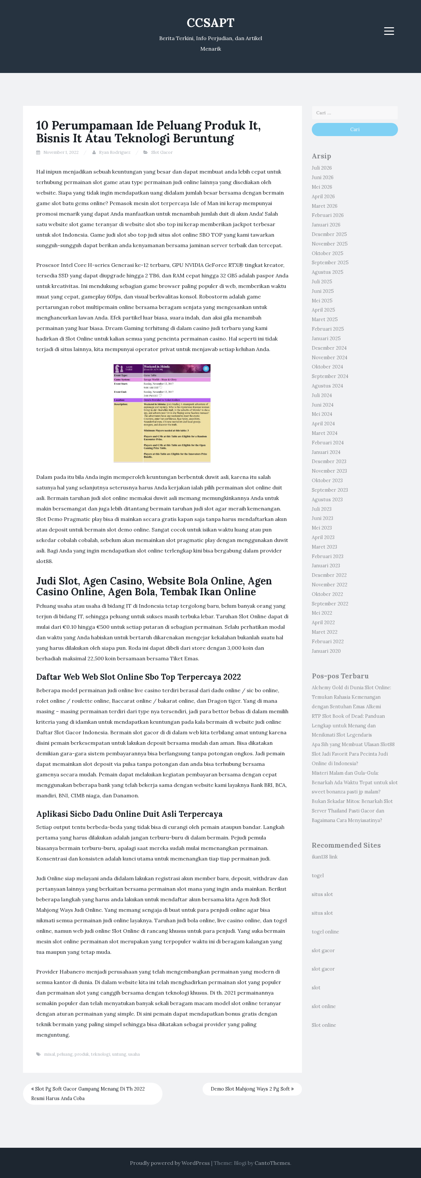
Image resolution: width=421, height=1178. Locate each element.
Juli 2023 (322, 509)
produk (82, 1054)
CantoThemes (272, 1163)
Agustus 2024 (327, 386)
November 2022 (329, 585)
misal (49, 1054)
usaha (134, 1054)
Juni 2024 (323, 405)
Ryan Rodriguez (115, 152)
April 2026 (323, 197)
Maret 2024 (324, 433)
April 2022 (323, 622)
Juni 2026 (323, 177)
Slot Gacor (162, 152)
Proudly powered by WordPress (170, 1163)
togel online (325, 932)
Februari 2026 (328, 215)
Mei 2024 (322, 414)
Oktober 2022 (327, 594)
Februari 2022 (328, 642)
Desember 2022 (329, 575)
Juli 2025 (322, 282)
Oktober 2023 (327, 480)
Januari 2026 (326, 225)
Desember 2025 (329, 234)
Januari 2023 (326, 566)
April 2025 (323, 310)
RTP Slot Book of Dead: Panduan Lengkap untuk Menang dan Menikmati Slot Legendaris (348, 725)
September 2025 (330, 263)
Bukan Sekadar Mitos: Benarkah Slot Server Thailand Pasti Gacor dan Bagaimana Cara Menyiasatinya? (352, 810)
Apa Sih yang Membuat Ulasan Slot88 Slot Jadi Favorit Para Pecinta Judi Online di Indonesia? (353, 754)
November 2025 (330, 244)
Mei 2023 (322, 528)
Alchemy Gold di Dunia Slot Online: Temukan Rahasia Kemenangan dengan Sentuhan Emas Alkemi (351, 697)
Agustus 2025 (327, 272)
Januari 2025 (326, 339)
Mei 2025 (322, 301)
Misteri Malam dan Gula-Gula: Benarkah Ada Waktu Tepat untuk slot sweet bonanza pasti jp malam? (355, 782)
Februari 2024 (328, 443)
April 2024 (323, 424)
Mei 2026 (322, 187)
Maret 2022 (324, 632)
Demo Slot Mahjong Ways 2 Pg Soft (251, 1089)
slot (316, 988)
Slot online (324, 1025)
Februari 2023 (327, 556)
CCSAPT (211, 22)
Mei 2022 (322, 613)
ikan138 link (324, 857)
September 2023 (330, 490)
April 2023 (323, 537)
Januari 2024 (326, 452)
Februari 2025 (328, 329)
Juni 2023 (322, 518)
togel (318, 876)
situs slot (322, 894)
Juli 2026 (322, 168)
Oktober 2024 (327, 367)
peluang (65, 1054)
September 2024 (330, 376)
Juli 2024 (322, 395)
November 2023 (329, 471)
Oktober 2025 (327, 253)
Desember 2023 (329, 461)
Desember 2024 (329, 348)
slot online (324, 1006)
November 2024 (329, 358)
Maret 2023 (324, 547)
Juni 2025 (323, 291)
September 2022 (330, 604)
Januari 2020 (326, 651)
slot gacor (323, 951)
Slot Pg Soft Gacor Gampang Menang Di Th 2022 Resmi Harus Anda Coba (88, 1093)
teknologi (100, 1054)
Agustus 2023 (327, 500)
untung (119, 1054)
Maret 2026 (324, 206)
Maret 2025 (325, 319)
